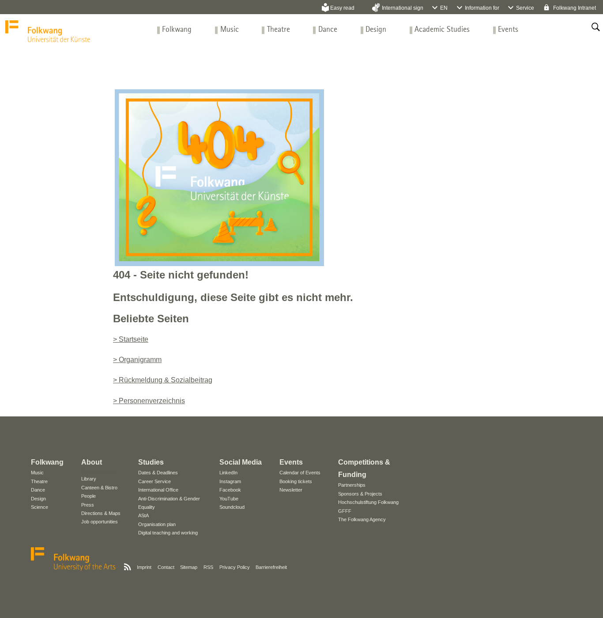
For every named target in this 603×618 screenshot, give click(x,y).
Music (229, 30)
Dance (327, 30)
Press (87, 504)
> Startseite (130, 339)
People (88, 496)
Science (39, 507)
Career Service (154, 481)
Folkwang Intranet (574, 8)
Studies (151, 462)
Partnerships (352, 485)
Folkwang (177, 30)
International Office (158, 489)
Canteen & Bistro (99, 487)
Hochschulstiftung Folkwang (368, 502)
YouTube (228, 498)
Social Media (240, 462)
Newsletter (290, 489)
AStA (143, 515)
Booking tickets (295, 481)
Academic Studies (442, 30)
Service (525, 8)
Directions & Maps (101, 513)
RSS (208, 567)
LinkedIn (228, 472)
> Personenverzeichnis (149, 400)
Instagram (230, 481)
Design (376, 30)
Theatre (278, 30)
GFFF (344, 511)
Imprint (144, 567)
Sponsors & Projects (360, 493)
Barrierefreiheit (271, 567)
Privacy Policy (234, 567)
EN (444, 8)
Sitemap (188, 567)
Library (88, 478)
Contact (166, 567)
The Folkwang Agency (362, 519)
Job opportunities (99, 521)
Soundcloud (232, 507)
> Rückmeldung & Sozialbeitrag (162, 380)
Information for (482, 8)
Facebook (230, 489)
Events (508, 30)
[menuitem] (177, 29)
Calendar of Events (299, 472)
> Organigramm (137, 359)
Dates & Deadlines (158, 472)
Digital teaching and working (168, 532)
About (91, 462)
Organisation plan (157, 524)
